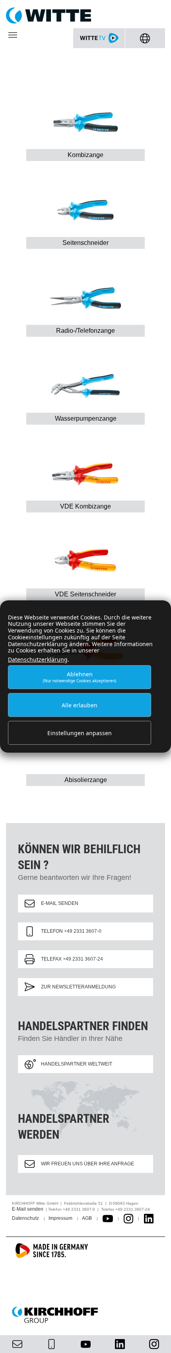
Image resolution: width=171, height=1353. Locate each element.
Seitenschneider (85, 242)
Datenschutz (25, 1218)
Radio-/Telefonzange (85, 330)
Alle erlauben (79, 705)
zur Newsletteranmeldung (78, 987)
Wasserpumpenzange (86, 418)
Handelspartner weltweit (76, 1064)
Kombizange (85, 154)
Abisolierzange (85, 779)
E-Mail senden (59, 903)
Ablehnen (79, 676)
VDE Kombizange (85, 506)
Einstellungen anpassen (79, 733)
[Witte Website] (85, 15)
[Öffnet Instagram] (128, 1218)
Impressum (60, 1218)
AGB (87, 1218)
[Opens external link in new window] (108, 1218)
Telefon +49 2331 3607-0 (71, 931)
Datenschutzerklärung (38, 659)
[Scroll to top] (155, 1337)
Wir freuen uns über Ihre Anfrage (87, 1164)
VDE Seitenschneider (85, 594)
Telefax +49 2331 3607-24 (72, 959)
